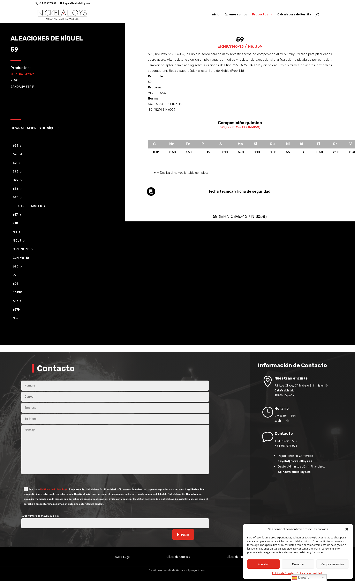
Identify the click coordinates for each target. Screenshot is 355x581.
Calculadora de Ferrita (294, 14)
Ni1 (15, 232)
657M (16, 309)
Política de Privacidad (54, 489)
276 (15, 171)
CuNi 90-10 (21, 258)
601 (15, 284)
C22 (15, 180)
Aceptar (263, 564)
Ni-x (16, 318)
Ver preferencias (332, 564)
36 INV (17, 292)
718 (15, 223)
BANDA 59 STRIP (22, 87)
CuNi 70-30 (21, 249)
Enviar (183, 534)
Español (303, 577)
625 (15, 145)
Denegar (298, 564)
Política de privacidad (309, 573)
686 (15, 189)
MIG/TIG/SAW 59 (22, 74)
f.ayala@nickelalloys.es (295, 461)
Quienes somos (236, 14)
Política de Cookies (283, 573)
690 (15, 266)
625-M (17, 154)
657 (15, 301)
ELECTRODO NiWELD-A (29, 206)
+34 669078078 (47, 3)
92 (14, 275)
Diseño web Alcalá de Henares (168, 570)
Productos (260, 14)
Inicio (215, 14)
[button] (347, 529)
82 (15, 163)
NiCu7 (17, 240)
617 (15, 214)
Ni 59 (13, 80)
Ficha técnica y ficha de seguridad (239, 191)
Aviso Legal (122, 557)
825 (15, 197)
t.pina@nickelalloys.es (294, 472)
